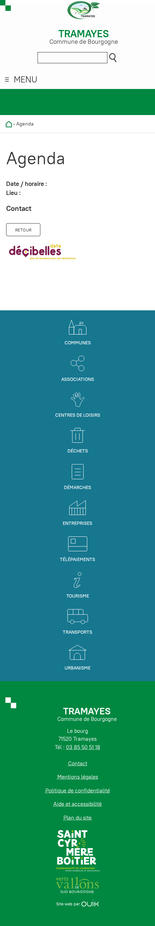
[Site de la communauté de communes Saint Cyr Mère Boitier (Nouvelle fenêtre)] (77, 850)
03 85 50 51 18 (83, 747)
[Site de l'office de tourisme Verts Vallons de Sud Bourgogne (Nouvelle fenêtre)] (77, 884)
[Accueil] (9, 123)
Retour (23, 230)
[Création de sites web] (90, 903)
